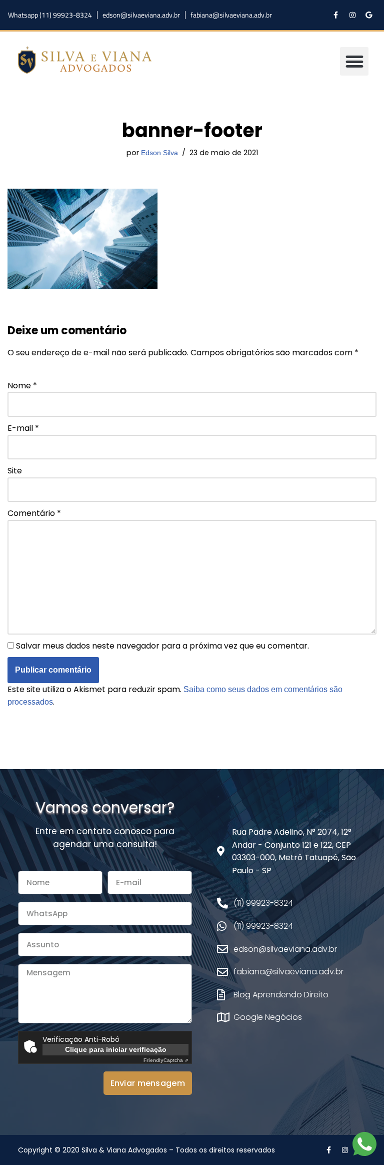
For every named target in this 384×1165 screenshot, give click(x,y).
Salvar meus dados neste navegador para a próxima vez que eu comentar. (162, 646)
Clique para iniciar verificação (115, 1049)
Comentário (34, 513)
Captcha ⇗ (166, 1060)
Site (15, 470)
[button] (354, 61)
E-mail (23, 428)
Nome (22, 385)
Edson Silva (159, 153)
